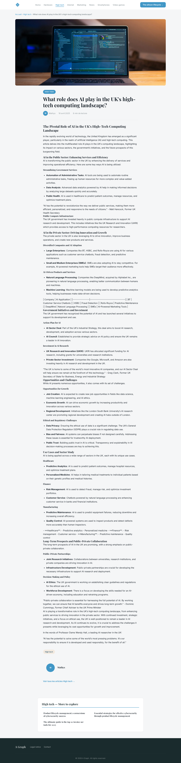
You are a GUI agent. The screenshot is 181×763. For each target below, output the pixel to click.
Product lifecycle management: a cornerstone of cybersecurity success (64, 714)
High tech (60, 5)
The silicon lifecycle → (153, 5)
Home (38, 5)
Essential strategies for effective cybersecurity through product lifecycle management (115, 714)
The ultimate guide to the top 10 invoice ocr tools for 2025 (63, 723)
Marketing (81, 5)
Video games (119, 5)
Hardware (48, 5)
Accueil (18, 14)
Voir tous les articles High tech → (59, 681)
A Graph (20, 747)
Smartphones (104, 5)
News (91, 5)
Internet (70, 5)
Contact (47, 747)
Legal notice (35, 747)
